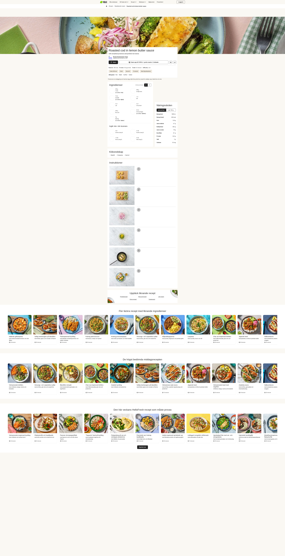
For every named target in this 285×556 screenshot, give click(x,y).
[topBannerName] (142, 12)
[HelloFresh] (103, 2)
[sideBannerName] (166, 91)
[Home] (106, 6)
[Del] (174, 62)
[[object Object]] (170, 62)
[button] (130, 84)
